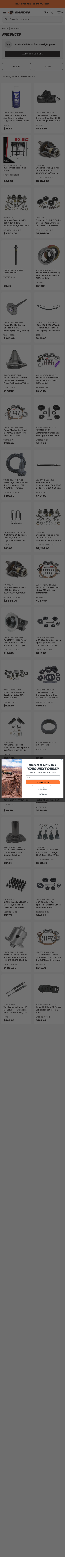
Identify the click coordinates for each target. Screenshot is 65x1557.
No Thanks (43, 794)
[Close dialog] (61, 761)
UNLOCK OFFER (43, 782)
